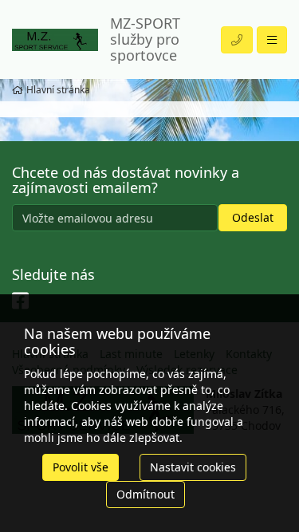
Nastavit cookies (193, 467)
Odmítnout (145, 494)
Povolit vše (80, 467)
